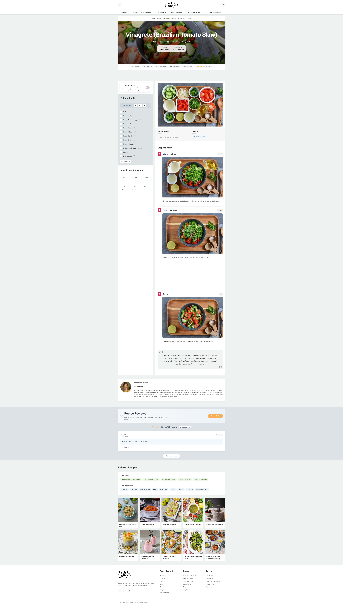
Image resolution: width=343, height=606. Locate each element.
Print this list (126, 161)
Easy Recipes (187, 590)
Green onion (163, 489)
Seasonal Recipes (188, 581)
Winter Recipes (215, 12)
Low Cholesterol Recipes (151, 479)
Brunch (162, 578)
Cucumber (134, 489)
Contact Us (209, 578)
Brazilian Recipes (200, 136)
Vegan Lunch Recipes (200, 479)
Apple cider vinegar (202, 489)
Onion (155, 489)
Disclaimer (209, 587)
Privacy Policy (210, 584)
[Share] (119, 5)
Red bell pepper (145, 489)
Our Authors (209, 575)
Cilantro (173, 489)
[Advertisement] (171, 75)
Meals (124, 12)
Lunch (162, 584)
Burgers (162, 590)
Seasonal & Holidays (196, 12)
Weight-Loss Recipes (189, 575)
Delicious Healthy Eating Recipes (131, 479)
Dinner (162, 581)
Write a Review (216, 416)
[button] (223, 5)
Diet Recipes (187, 584)
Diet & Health (146, 12)
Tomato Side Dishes (185, 479)
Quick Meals (187, 587)
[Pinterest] (124, 590)
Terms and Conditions (213, 581)
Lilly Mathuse (164, 49)
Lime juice (190, 489)
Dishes (134, 12)
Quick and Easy (177, 12)
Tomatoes (124, 489)
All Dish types (164, 593)
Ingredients (161, 12)
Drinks (162, 587)
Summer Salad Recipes (168, 479)
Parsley (181, 489)
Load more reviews (171, 456)
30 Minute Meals (188, 578)
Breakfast (163, 575)
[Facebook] (129, 590)
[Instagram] (119, 590)
